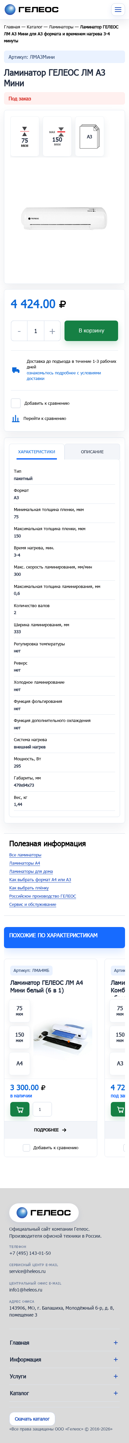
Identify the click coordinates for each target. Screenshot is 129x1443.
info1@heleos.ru (25, 1289)
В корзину (91, 330)
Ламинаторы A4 (24, 863)
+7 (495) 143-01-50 (30, 1253)
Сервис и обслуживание (32, 904)
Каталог (34, 26)
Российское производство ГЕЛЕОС (42, 896)
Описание (92, 451)
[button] (64, 217)
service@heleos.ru (27, 1271)
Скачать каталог (32, 1419)
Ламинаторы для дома (31, 871)
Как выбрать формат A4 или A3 (40, 879)
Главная (12, 26)
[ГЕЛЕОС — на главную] (44, 1212)
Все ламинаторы (25, 854)
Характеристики (36, 451)
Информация (25, 1359)
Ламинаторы (61, 26)
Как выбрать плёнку (29, 887)
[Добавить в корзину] (19, 1109)
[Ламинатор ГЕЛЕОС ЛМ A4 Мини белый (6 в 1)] (62, 1037)
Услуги (18, 1376)
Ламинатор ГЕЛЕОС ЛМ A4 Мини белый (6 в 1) (46, 986)
